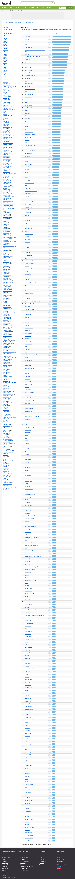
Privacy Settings (24, 870)
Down (26, 185)
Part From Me (28, 475)
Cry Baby (27, 760)
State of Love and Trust (30, 145)
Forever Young (28, 626)
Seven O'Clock (28, 698)
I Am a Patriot (28, 634)
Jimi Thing (27, 816)
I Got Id (26, 277)
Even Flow (27, 39)
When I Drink (27, 499)
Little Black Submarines (30, 827)
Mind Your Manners (29, 132)
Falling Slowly (28, 459)
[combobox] (38, 2)
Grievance (27, 462)
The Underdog (28, 572)
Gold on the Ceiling (29, 784)
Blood (26, 438)
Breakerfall (27, 443)
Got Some (27, 217)
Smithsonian (27, 486)
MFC (26, 346)
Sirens (26, 290)
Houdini (26, 805)
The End (26, 357)
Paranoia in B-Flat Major (30, 150)
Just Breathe (27, 113)
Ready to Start (28, 558)
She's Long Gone (28, 701)
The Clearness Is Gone (30, 494)
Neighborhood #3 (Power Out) (31, 545)
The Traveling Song (29, 360)
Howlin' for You (28, 532)
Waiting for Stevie (28, 588)
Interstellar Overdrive (29, 392)
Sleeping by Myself (29, 293)
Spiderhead (27, 298)
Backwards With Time (29, 263)
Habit (26, 795)
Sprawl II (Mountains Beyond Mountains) (34, 566)
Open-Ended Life (28, 397)
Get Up (26, 779)
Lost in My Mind (28, 832)
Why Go (26, 121)
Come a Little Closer (29, 268)
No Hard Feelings (28, 105)
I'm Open (26, 644)
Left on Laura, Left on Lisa (30, 282)
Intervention (27, 813)
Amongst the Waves (29, 427)
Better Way (27, 749)
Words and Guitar (29, 733)
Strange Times (28, 717)
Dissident (27, 454)
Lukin (26, 81)
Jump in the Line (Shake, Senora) (32, 537)
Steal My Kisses (28, 711)
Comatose (27, 266)
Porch (26, 44)
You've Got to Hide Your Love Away (32, 301)
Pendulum (27, 478)
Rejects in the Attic (29, 408)
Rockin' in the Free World (30, 75)
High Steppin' (27, 325)
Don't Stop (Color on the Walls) (31, 618)
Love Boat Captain (29, 328)
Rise (25, 287)
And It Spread (28, 430)
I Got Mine (27, 808)
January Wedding (29, 395)
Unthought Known (29, 148)
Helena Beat (27, 803)
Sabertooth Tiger (28, 682)
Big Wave (27, 435)
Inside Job (27, 387)
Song (26, 33)
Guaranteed (27, 379)
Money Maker (28, 840)
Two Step (27, 585)
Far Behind (27, 231)
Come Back (27, 513)
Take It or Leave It (29, 489)
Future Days (27, 776)
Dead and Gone (28, 765)
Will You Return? (28, 164)
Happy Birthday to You (30, 631)
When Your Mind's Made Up (31, 593)
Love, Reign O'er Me (29, 835)
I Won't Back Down (29, 639)
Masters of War (28, 470)
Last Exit (26, 172)
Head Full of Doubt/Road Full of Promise (34, 56)
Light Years (27, 467)
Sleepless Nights (28, 703)
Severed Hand (28, 180)
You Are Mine (27, 599)
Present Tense (28, 212)
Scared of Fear (28, 561)
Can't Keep (27, 607)
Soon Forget (27, 564)
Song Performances (56, 33)
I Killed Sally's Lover (29, 234)
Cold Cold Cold (28, 510)
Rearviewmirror (28, 97)
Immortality (27, 188)
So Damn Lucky (28, 706)
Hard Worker (27, 529)
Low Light (27, 169)
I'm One (26, 642)
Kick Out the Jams (29, 819)
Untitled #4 (27, 728)
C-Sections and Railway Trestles (32, 446)
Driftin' (26, 456)
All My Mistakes (28, 505)
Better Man (27, 36)
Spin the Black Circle (29, 183)
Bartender (27, 746)
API (39, 864)
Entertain (27, 521)
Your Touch (27, 502)
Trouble (26, 583)
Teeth (26, 352)
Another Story (28, 744)
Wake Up (26, 362)
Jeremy (26, 126)
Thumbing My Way (29, 497)
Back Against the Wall (29, 260)
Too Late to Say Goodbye (30, 580)
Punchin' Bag (27, 671)
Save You (27, 215)
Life (25, 285)
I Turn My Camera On (29, 636)
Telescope (27, 491)
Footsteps (27, 373)
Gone (26, 787)
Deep (26, 451)
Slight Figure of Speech (30, 134)
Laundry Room (28, 67)
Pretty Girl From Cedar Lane (31, 669)
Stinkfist (26, 714)
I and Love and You (29, 94)
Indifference (27, 239)
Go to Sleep (27, 156)
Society (26, 295)
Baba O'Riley (27, 306)
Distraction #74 (28, 124)
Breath (26, 371)
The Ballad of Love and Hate (31, 354)
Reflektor (27, 674)
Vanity (26, 91)
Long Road (27, 247)
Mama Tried (27, 650)
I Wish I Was (27, 118)
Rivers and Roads (28, 679)
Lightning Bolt (28, 204)
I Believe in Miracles (29, 274)
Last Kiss (27, 129)
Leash (26, 540)
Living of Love (28, 244)
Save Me (26, 690)
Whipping (27, 596)
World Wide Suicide (29, 365)
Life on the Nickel (28, 824)
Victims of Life (28, 730)
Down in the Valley (29, 623)
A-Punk (26, 738)
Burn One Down (28, 507)
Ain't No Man (27, 78)
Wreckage (27, 422)
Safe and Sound (28, 411)
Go (25, 199)
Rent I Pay (27, 677)
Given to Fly (27, 59)
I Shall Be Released (29, 464)
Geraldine (27, 317)
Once (26, 223)
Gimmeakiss (27, 376)
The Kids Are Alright (29, 720)
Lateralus (27, 822)
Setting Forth (27, 330)
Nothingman (27, 220)
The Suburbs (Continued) (30, 569)
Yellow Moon (27, 736)
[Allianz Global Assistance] (59, 867)
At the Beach (27, 196)
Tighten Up (27, 575)
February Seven (28, 153)
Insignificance (28, 389)
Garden (26, 271)
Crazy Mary (27, 140)
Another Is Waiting (29, 193)
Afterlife (26, 741)
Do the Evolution (28, 47)
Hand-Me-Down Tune (29, 797)
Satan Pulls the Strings (30, 89)
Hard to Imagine (28, 800)
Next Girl (26, 548)
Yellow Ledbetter (28, 73)
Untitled (26, 725)
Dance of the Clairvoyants (30, 609)
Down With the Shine (29, 107)
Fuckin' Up (27, 628)
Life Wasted (27, 242)
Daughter (27, 64)
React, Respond (28, 481)
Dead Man (27, 612)
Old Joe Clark (28, 209)
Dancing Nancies (28, 762)
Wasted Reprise (28, 255)
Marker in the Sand (29, 838)
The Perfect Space (29, 333)
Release (26, 177)
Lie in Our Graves (28, 647)
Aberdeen (27, 338)
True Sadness (28, 137)
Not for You (27, 250)
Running (26, 483)
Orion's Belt (27, 666)
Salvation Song (28, 685)
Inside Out (27, 534)
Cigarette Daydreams (29, 309)
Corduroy (27, 54)
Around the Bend (28, 604)
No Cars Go (27, 658)
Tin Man (26, 577)
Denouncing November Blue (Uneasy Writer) (34, 615)
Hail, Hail (26, 320)
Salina (26, 142)
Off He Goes (27, 663)
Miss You (27, 655)
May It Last (27, 652)
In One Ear (27, 279)
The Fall (26, 161)
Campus (26, 757)
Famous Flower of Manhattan (31, 771)
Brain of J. (27, 440)
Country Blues (28, 314)
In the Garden (28, 811)
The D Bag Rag (28, 252)
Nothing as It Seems (29, 660)
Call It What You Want (29, 754)
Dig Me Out (27, 768)
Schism (26, 693)
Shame (26, 158)
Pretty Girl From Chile (29, 400)
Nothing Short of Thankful (30, 550)
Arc (25, 601)
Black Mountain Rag (29, 368)
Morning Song (28, 102)
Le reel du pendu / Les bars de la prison (33, 201)
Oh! (25, 553)
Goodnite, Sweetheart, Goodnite (32, 789)
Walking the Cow (28, 591)
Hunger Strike (28, 381)
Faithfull (26, 524)
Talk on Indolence (28, 70)
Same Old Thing (28, 687)
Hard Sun (27, 322)
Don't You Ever (28, 620)
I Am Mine (27, 110)
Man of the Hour (28, 207)
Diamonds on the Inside (30, 515)
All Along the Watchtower (30, 303)
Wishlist (26, 115)
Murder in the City (29, 83)
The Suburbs (27, 419)
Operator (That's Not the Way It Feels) (33, 556)
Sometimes (27, 349)
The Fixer (27, 413)
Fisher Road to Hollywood (30, 526)
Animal (26, 175)
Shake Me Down (28, 226)
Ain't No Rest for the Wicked (31, 191)
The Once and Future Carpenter (32, 416)
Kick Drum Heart (28, 86)
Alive (26, 42)
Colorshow (27, 311)
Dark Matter (27, 448)
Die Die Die (27, 166)
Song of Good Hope (29, 709)
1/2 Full (26, 424)
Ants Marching (28, 432)
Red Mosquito (28, 405)
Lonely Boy (27, 830)
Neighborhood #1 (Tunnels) (31, 542)
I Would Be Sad (28, 341)
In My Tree (27, 236)
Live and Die (27, 99)
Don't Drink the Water (29, 518)
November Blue (28, 473)
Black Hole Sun (28, 752)
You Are (26, 258)
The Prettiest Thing (29, 228)
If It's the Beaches (28, 384)
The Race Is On (28, 336)
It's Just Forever (28, 344)
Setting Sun (27, 695)
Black (26, 62)
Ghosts (26, 781)
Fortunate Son (28, 773)
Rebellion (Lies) (28, 403)
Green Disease (28, 792)
